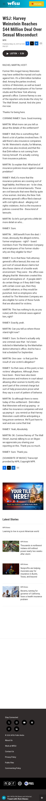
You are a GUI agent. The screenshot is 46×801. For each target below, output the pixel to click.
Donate (37, 4)
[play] (3, 797)
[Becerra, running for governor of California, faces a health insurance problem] (11, 591)
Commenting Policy (13, 768)
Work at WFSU (10, 746)
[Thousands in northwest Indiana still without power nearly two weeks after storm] (11, 546)
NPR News (6, 527)
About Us (9, 740)
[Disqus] (23, 673)
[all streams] (42, 798)
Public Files (9, 763)
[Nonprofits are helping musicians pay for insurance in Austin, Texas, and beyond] (11, 569)
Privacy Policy (10, 757)
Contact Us (9, 752)
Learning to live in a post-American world (21, 531)
